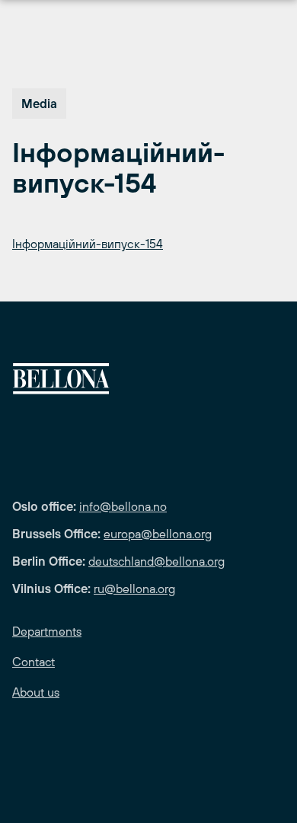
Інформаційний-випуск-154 (87, 243)
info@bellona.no (123, 506)
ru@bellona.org (134, 588)
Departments (46, 631)
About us (35, 692)
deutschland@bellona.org (156, 561)
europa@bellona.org (158, 534)
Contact (33, 661)
